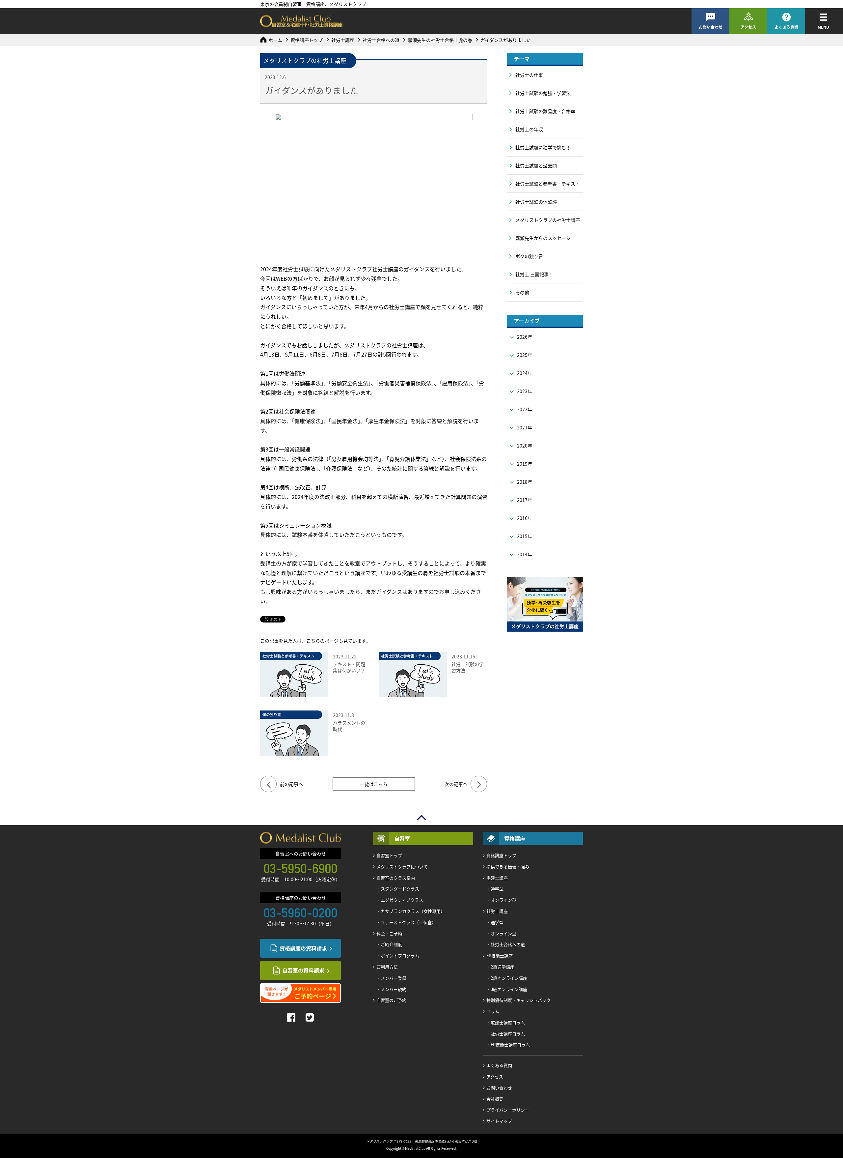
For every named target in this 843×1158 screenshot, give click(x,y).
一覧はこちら (374, 784)
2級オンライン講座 (509, 978)
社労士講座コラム (508, 1033)
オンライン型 (503, 900)
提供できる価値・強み (507, 866)
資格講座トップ (306, 40)
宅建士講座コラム (508, 1022)
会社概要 (494, 1099)
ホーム (275, 40)
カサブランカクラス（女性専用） (413, 911)
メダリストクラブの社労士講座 (547, 220)
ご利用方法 (387, 967)
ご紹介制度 (391, 944)
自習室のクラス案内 (395, 878)
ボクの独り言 (529, 256)
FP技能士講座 (499, 955)
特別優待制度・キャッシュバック (518, 1000)
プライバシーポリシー (507, 1110)
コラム (492, 1011)
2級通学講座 (502, 967)
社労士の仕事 (529, 75)
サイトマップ (499, 1121)
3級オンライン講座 (509, 989)
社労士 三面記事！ (534, 274)
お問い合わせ (710, 27)
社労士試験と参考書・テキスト (547, 183)
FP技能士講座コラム (510, 1044)
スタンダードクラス (400, 888)
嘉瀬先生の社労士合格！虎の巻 (440, 40)
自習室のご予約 (391, 1000)
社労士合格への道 (381, 40)
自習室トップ (389, 855)
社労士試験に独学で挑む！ (543, 147)
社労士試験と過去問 (536, 165)
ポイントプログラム (400, 955)
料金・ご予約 (389, 933)
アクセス (748, 27)
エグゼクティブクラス (402, 900)
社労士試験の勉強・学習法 (543, 93)
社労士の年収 (529, 129)
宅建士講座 (497, 878)
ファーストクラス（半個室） (408, 922)
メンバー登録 (393, 978)
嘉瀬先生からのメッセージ (543, 238)
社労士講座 (342, 40)
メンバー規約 (393, 989)
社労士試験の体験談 (536, 201)
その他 (522, 292)
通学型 (497, 888)
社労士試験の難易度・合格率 (545, 111)
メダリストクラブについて (402, 866)
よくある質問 (786, 27)
